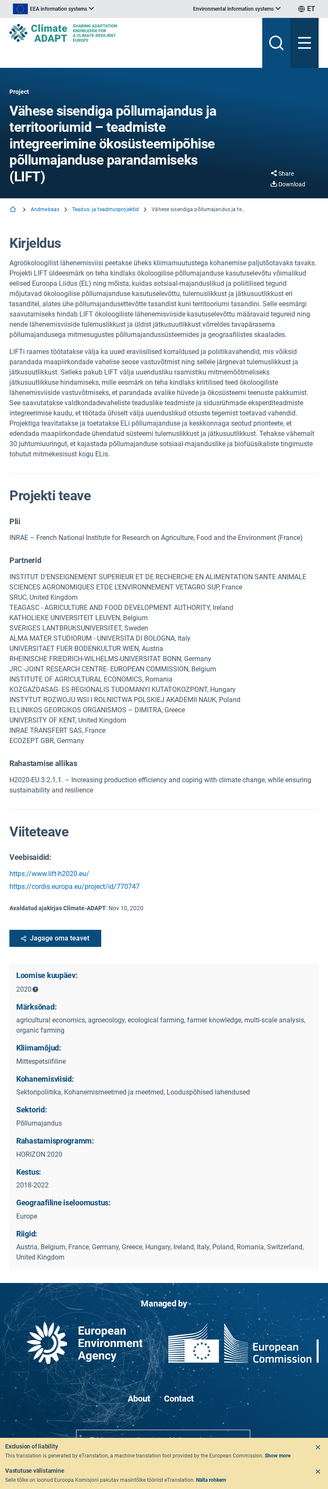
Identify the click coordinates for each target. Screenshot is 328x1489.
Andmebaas (45, 209)
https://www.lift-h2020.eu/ (49, 874)
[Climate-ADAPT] (132, 33)
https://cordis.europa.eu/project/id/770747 (74, 886)
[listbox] (53, 9)
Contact (179, 1398)
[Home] (13, 210)
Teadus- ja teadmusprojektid (105, 209)
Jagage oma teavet (59, 938)
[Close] (318, 1447)
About (139, 1398)
